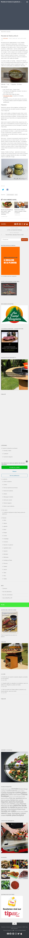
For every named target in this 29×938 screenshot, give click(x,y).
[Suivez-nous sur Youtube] (15, 224)
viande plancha (12, 815)
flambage (7, 798)
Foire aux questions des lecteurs (11, 487)
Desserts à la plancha (8, 544)
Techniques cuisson (19, 813)
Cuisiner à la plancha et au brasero (9, 448)
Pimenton (23, 804)
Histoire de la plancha (8, 490)
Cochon (5, 535)
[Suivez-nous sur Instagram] (22, 224)
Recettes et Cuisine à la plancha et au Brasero (11, 2)
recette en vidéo (8, 811)
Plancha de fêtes (7, 806)
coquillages (3, 790)
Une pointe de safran (7, 95)
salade (26, 811)
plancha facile (19, 805)
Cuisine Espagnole (10, 194)
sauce (16, 194)
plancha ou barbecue (9, 808)
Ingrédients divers (7, 548)
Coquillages (6, 538)
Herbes (12, 800)
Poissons (6, 563)
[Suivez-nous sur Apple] (27, 224)
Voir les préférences (14, 475)
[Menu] (27, 2)
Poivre (19, 809)
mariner (12, 804)
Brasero (21, 789)
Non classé (4, 510)
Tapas (5, 572)
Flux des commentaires (7, 594)
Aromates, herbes (7, 450)
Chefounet (5, 38)
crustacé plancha (11, 791)
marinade (19, 802)
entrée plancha (19, 796)
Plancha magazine (8, 503)
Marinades (6, 554)
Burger (26, 789)
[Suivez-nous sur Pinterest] (20, 224)
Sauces (8, 31)
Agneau (5, 523)
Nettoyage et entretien (8, 496)
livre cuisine (19, 800)
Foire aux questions (15, 798)
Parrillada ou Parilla (8, 560)
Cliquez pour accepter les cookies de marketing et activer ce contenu (14, 75)
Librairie (5, 493)
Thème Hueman (22, 930)
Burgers (5, 532)
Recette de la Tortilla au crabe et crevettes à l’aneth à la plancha (20, 211)
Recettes (3, 31)
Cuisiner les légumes (8, 456)
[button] (27, 461)
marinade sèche (5, 803)
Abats (5, 520)
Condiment (6, 453)
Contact (5, 484)
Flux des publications (7, 591)
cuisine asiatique (21, 790)
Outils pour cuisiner (8, 500)
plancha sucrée (6, 809)
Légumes (6, 551)
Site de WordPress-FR (7, 597)
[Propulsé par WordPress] (13, 930)
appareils (5, 526)
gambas (8, 800)
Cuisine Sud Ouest (14, 794)
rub (17, 811)
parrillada (17, 803)
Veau (5, 575)
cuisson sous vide (12, 796)
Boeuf (5, 529)
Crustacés (6, 541)
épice (21, 815)
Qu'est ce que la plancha (9, 506)
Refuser (14, 471)
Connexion (4, 588)
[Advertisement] (14, 15)
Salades (5, 566)
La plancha (4, 479)
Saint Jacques (21, 811)
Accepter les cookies (14, 467)
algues (9, 789)
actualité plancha (4, 789)
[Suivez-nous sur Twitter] (25, 224)
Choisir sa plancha (8, 481)
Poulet (23, 809)
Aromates (15, 789)
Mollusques (6, 557)
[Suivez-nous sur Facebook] (17, 224)
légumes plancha (8, 802)
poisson (14, 809)
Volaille (5, 578)
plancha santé (22, 807)
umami (3, 815)
